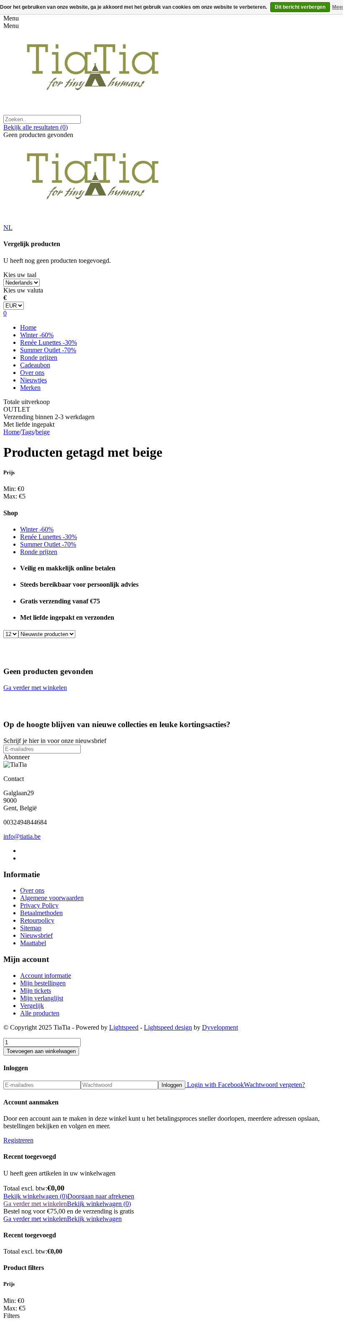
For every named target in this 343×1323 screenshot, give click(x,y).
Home (28, 327)
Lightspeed (123, 1027)
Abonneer (16, 757)
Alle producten (39, 1013)
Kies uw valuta (23, 290)
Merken (30, 387)
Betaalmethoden (41, 912)
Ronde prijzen (38, 357)
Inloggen (171, 1085)
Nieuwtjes (33, 380)
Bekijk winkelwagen (94, 1218)
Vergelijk (32, 1005)
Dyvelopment (220, 1027)
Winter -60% (37, 334)
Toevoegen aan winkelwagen (41, 1051)
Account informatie (45, 975)
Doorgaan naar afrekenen (100, 1196)
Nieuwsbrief (36, 935)
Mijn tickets (35, 990)
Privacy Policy (39, 905)
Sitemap (30, 927)
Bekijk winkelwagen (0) (35, 1196)
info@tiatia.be (22, 836)
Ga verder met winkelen (35, 687)
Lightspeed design (168, 1027)
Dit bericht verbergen (300, 7)
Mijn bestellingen (43, 983)
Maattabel (33, 942)
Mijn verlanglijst (41, 998)
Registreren (18, 1140)
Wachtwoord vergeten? (274, 1084)
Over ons (32, 372)
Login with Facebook (214, 1084)
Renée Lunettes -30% (48, 342)
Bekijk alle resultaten (35, 127)
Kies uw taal (19, 274)
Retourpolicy (37, 920)
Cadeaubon (35, 365)
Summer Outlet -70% (48, 350)
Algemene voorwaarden (52, 897)
